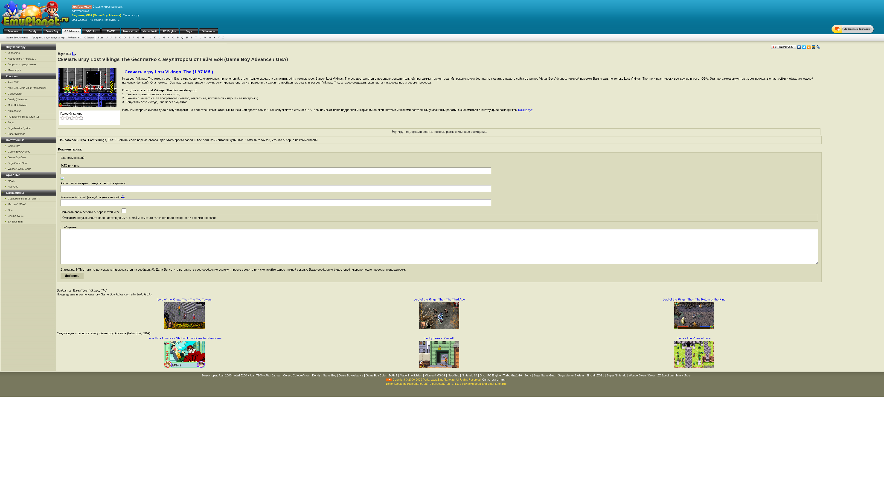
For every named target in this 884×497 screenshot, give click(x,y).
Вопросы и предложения (22, 64)
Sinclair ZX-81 (15, 215)
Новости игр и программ (22, 58)
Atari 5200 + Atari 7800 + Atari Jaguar (257, 375)
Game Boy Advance (17, 37)
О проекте (14, 53)
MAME (111, 31)
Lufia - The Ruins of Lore (694, 338)
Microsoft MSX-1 (17, 204)
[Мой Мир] (813, 47)
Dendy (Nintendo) (18, 99)
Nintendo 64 (149, 31)
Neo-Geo (13, 186)
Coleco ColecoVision (296, 375)
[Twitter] (804, 47)
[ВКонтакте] (799, 47)
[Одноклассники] (808, 47)
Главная (13, 31)
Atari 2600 (13, 82)
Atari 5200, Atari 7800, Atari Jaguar (27, 88)
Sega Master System (19, 128)
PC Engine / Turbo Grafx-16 (23, 116)
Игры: (100, 37)
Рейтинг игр (74, 37)
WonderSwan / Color (19, 169)
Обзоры (89, 37)
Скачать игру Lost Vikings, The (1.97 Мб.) (169, 71)
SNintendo (208, 31)
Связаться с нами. (494, 379)
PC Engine (169, 31)
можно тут (525, 110)
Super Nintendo (16, 134)
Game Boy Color (17, 157)
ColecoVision (15, 93)
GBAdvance (71, 31)
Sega (189, 31)
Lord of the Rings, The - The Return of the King (694, 299)
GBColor (91, 31)
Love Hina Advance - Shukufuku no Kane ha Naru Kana (184, 338)
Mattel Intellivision (17, 105)
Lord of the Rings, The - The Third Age (439, 299)
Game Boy (52, 31)
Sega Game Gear (18, 163)
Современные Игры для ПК (24, 198)
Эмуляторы (209, 375)
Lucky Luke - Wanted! (439, 338)
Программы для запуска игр (48, 37)
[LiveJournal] (818, 47)
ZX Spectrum (15, 221)
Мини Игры (130, 31)
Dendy (32, 31)
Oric (10, 210)
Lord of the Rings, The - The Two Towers (184, 299)
